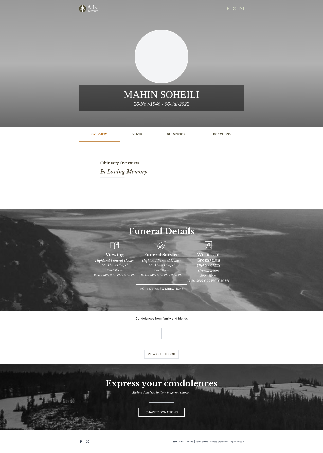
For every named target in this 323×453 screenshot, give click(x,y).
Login (174, 441)
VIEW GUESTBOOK (161, 354)
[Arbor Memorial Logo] (89, 8)
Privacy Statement (219, 441)
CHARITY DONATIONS (162, 412)
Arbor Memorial (186, 441)
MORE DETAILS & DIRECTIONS (161, 288)
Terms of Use (202, 441)
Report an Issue (237, 441)
